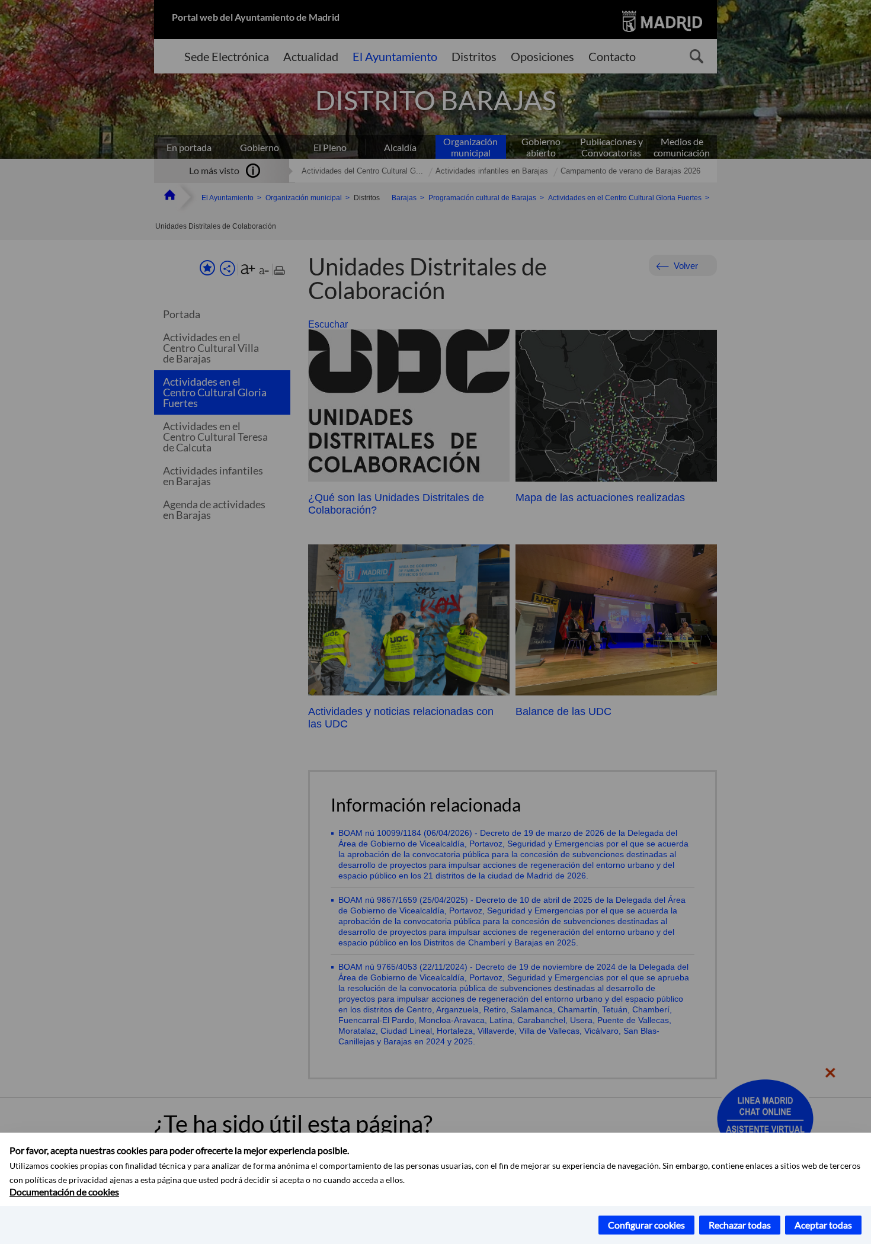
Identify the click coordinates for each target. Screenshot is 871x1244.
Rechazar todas (740, 1224)
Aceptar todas (823, 1224)
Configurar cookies (646, 1224)
